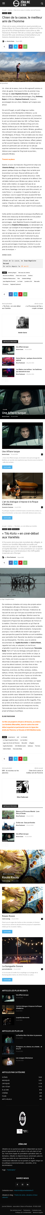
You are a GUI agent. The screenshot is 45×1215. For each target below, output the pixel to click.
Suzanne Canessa (7, 507)
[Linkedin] (28, 1184)
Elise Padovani (20, 363)
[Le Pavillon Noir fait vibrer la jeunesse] (8, 1038)
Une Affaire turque (22, 347)
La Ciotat (19, 281)
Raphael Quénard (15, 284)
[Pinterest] (20, 46)
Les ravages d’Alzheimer (24, 1058)
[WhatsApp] (25, 46)
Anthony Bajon (12, 272)
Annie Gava (10, 41)
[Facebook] (11, 46)
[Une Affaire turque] (8, 350)
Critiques (5, 365)
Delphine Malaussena (9, 278)
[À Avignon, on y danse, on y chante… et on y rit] (8, 1050)
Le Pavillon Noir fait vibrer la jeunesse (29, 1035)
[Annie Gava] (3, 41)
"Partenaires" (11, 1170)
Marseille (37, 281)
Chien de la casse (21, 275)
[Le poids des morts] (8, 1021)
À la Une (5, 353)
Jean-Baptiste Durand (9, 281)
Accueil (4, 10)
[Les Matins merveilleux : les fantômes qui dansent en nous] (8, 372)
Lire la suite (7, 467)
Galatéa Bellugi (26, 278)
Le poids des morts (22, 1017)
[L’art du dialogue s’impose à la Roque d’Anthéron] (22, 486)
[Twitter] (16, 46)
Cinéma (10, 10)
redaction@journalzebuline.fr (23, 1190)
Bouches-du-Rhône (8, 275)
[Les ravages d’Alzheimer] (8, 1061)
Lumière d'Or (28, 281)
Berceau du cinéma (24, 272)
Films (9, 13)
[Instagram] (22, 1184)
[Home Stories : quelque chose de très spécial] (8, 361)
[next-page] (6, 380)
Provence (5, 284)
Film (18, 278)
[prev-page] (3, 380)
